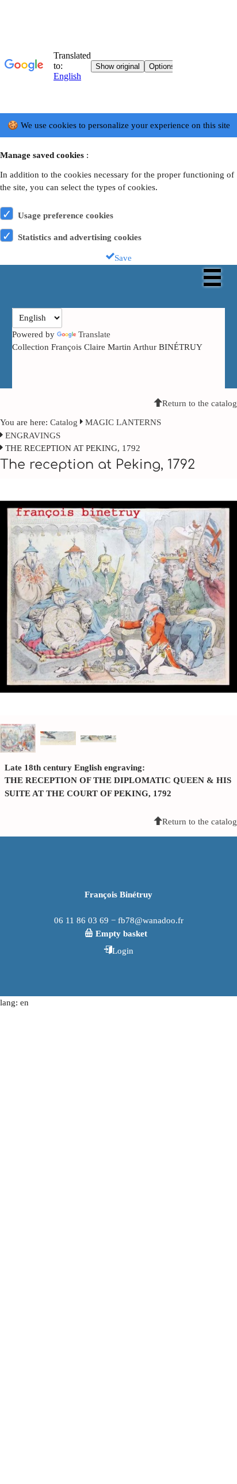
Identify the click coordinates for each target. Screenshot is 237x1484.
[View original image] (118, 596)
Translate (94, 334)
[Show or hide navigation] (212, 277)
